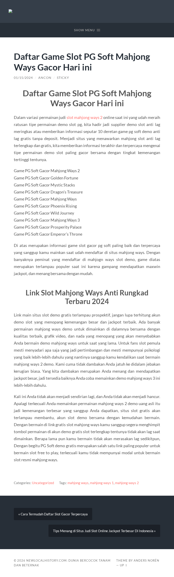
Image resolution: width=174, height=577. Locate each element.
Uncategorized (43, 483)
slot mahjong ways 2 (85, 117)
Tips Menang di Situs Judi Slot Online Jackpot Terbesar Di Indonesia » (104, 531)
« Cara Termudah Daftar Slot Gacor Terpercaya (53, 514)
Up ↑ (124, 565)
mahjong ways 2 (127, 483)
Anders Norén (146, 560)
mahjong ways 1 (102, 483)
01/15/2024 (23, 78)
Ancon (44, 78)
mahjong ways (78, 483)
